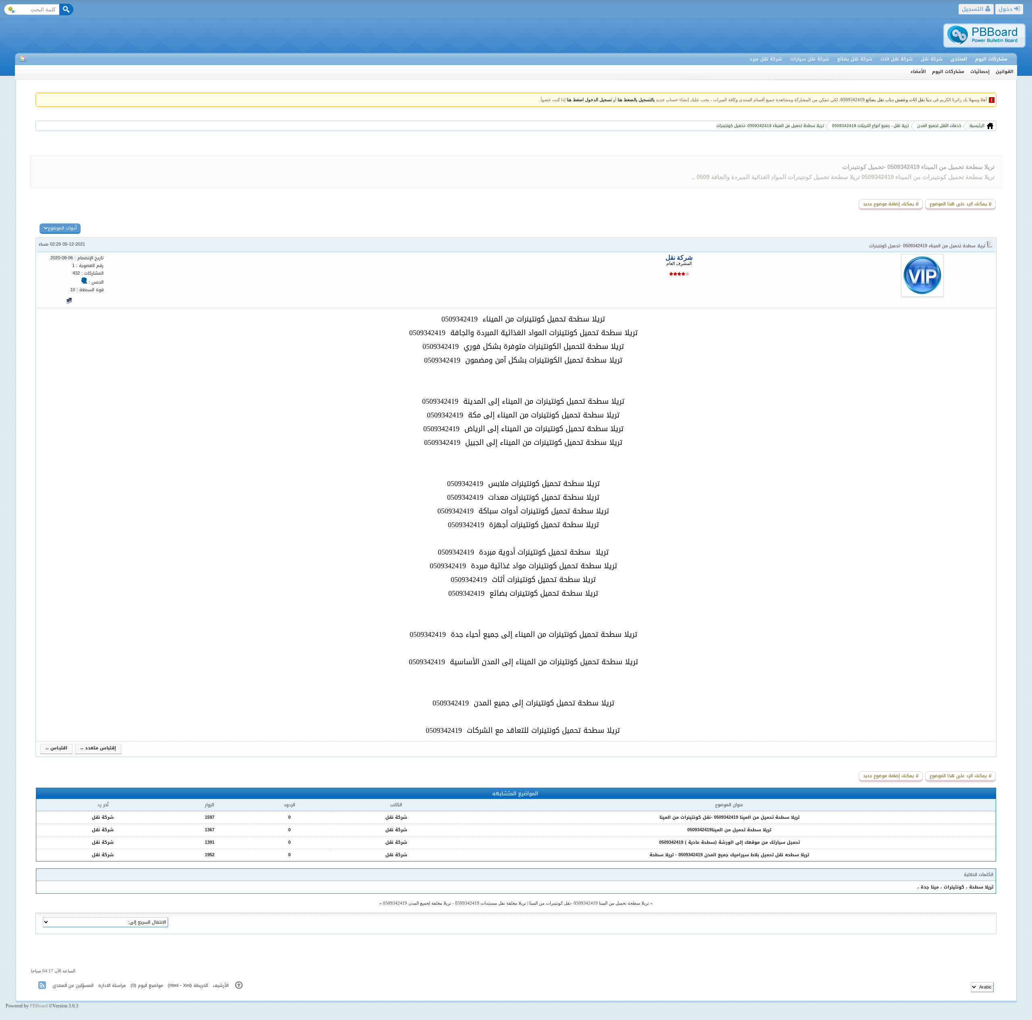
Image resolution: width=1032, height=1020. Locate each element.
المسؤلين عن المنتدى (73, 985)
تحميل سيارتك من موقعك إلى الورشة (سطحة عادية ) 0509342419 (729, 842)
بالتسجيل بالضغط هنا (636, 100)
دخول (1006, 9)
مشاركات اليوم (991, 59)
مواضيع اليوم (150, 985)
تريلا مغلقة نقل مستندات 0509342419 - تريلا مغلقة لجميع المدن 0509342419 (454, 903)
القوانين (1004, 71)
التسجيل (973, 9)
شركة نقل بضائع (854, 59)
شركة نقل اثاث (896, 59)
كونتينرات (953, 887)
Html (173, 985)
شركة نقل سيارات (809, 59)
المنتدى (959, 59)
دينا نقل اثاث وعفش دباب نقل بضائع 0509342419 (886, 100)
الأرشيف (221, 985)
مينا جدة (929, 887)
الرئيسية (976, 125)
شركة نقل (932, 59)
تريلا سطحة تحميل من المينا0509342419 (729, 830)
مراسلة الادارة (112, 985)
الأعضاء (918, 71)
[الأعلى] (238, 986)
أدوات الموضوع (62, 228)
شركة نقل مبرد (765, 59)
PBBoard (39, 1006)
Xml (186, 985)
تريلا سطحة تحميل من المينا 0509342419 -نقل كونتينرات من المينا (729, 817)
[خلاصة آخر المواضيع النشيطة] (43, 986)
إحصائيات (980, 71)
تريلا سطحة (980, 887)
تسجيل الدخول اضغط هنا (589, 100)
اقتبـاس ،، (56, 748)
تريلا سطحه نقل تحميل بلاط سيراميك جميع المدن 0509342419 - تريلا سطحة (729, 855)
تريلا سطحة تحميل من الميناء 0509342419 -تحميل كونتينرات (918, 166)
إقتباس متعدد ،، (98, 748)
